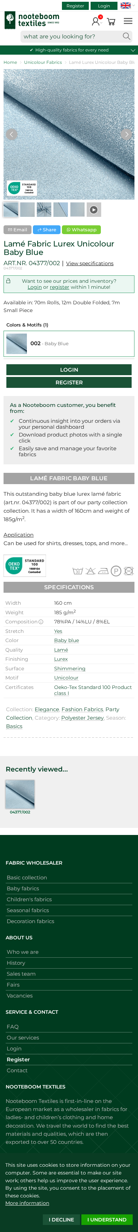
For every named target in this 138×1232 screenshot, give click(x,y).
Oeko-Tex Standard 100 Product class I (93, 690)
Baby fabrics (23, 888)
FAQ (13, 1026)
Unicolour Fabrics (43, 62)
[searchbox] (76, 37)
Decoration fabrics (30, 921)
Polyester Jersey (82, 717)
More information (27, 1203)
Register (75, 5)
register (59, 287)
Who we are (23, 952)
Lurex (61, 659)
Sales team (21, 973)
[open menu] (128, 20)
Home (10, 62)
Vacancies (20, 995)
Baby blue (66, 640)
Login (104, 5)
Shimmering (70, 668)
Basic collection (27, 877)
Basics (14, 726)
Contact (17, 1070)
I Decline (61, 1219)
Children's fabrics (29, 899)
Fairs (13, 984)
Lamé (61, 650)
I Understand (107, 1219)
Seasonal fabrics (28, 910)
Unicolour (66, 678)
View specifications (90, 263)
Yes (58, 631)
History (16, 962)
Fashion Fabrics (82, 709)
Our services (23, 1037)
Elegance (47, 709)
